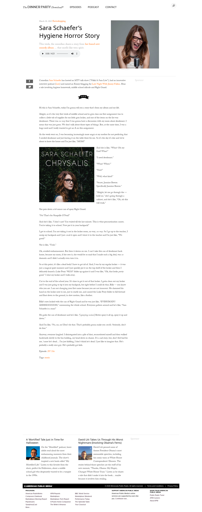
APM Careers (155, 498)
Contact (111, 7)
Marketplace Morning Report (36, 499)
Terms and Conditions (155, 486)
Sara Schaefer (55, 81)
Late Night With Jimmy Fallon (106, 84)
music (47, 358)
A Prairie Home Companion (60, 502)
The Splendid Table (82, 502)
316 (53, 352)
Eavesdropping (59, 21)
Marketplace (55, 496)
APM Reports (55, 494)
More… (28, 507)
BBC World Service (82, 494)
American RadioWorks (34, 494)
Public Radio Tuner (157, 495)
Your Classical (80, 505)
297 (49, 352)
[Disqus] (83, 396)
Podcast (93, 7)
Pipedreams (30, 502)
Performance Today (82, 499)
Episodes (75, 7)
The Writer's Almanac (58, 505)
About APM (154, 501)
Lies (58, 84)
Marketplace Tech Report (59, 499)
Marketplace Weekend (83, 496)
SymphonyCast (31, 505)
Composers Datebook (34, 496)
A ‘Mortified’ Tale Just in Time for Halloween (45, 441)
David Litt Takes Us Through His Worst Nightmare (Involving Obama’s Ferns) (100, 441)
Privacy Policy (173, 486)
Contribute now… (121, 499)
